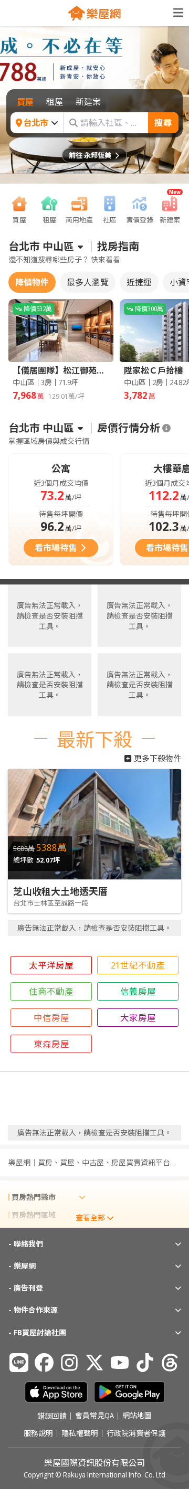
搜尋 (163, 123)
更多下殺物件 (157, 758)
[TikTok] (144, 1362)
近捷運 (139, 282)
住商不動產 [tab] (51, 991)
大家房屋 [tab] (138, 1018)
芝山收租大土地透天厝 (60, 891)
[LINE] (18, 1362)
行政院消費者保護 (136, 1433)
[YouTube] (119, 1362)
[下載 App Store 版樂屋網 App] (56, 1391)
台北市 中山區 (41, 246)
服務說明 (38, 1433)
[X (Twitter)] (94, 1362)
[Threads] (170, 1362)
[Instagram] (69, 1362)
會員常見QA (94, 1416)
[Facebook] (44, 1362)
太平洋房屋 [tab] (51, 965)
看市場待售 (56, 548)
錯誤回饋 (52, 1416)
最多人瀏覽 (88, 282)
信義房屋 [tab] (138, 991)
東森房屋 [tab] (51, 1044)
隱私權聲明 (79, 1433)
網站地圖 (137, 1416)
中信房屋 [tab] (51, 1018)
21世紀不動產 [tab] (138, 965)
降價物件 (32, 282)
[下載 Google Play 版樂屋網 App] (129, 1391)
